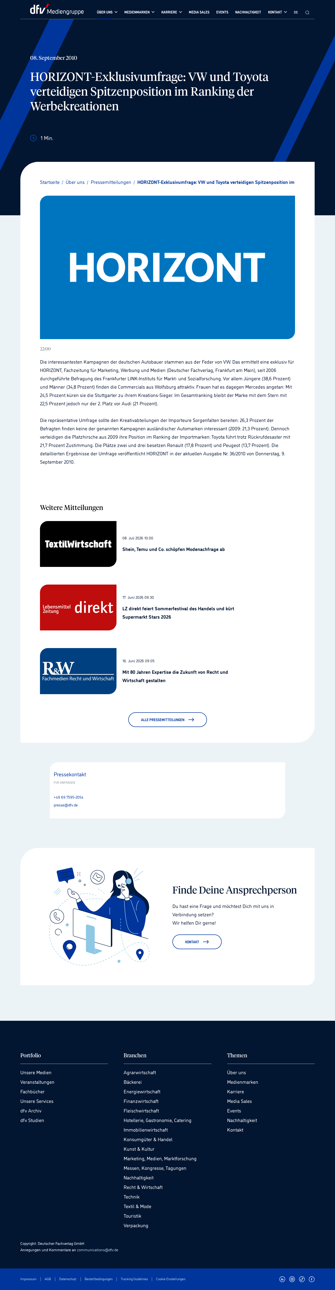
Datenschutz (68, 1279)
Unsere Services (36, 1100)
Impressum (28, 1279)
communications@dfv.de (97, 1249)
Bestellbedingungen (99, 1279)
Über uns (236, 1072)
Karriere (235, 1091)
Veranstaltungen (37, 1081)
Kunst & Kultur (139, 1148)
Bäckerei (133, 1081)
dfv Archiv (30, 1110)
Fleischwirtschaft (141, 1110)
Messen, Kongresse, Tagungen (155, 1167)
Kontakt (235, 1129)
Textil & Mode (137, 1205)
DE (296, 12)
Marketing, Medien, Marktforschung (160, 1158)
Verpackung (136, 1225)
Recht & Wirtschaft (143, 1186)
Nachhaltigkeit (139, 1177)
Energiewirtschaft (142, 1091)
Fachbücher (32, 1091)
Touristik (132, 1215)
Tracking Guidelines (134, 1279)
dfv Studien (32, 1119)
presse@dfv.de (66, 804)
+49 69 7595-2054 (68, 797)
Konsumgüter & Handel (148, 1139)
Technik (132, 1196)
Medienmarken (242, 1081)
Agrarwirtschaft (140, 1072)
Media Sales (239, 1100)
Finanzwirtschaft (141, 1100)
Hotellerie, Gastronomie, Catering (158, 1119)
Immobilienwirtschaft (146, 1129)
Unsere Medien (36, 1072)
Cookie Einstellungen (170, 1279)
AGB (48, 1279)
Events (234, 1110)
